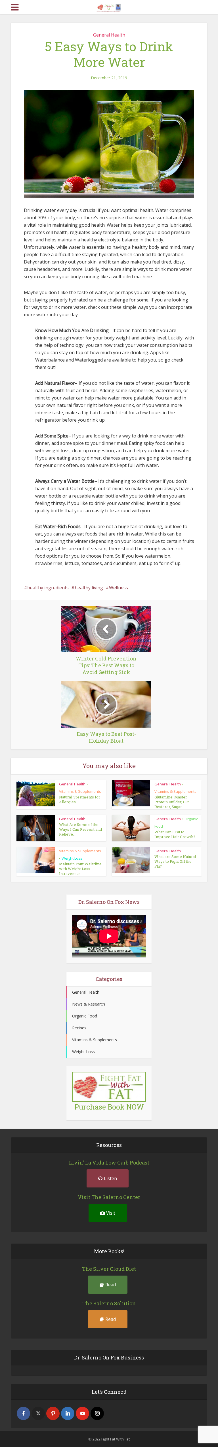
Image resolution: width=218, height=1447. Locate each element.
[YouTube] (82, 1413)
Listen (110, 1178)
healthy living (89, 588)
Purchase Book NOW (109, 1107)
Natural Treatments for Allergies (79, 799)
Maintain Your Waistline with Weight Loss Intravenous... (80, 868)
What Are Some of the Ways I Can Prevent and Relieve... (80, 829)
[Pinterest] (53, 1413)
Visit (110, 1213)
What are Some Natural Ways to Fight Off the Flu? (175, 861)
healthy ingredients (48, 588)
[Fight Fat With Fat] (109, 6)
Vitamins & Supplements (80, 791)
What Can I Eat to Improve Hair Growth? (174, 834)
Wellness (118, 588)
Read (110, 1285)
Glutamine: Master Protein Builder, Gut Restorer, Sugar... (171, 801)
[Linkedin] (67, 1413)
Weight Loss (72, 858)
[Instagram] (97, 1413)
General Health (109, 35)
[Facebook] (23, 1413)
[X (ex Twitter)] (38, 1413)
